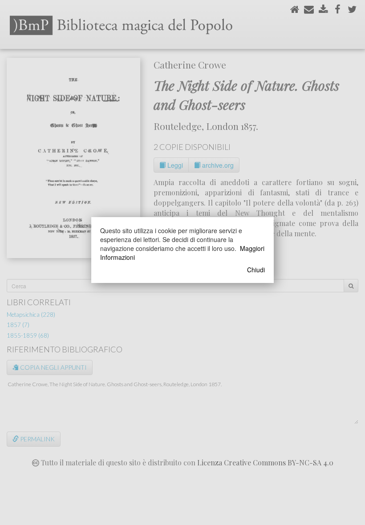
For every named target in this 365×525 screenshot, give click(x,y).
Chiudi (256, 269)
